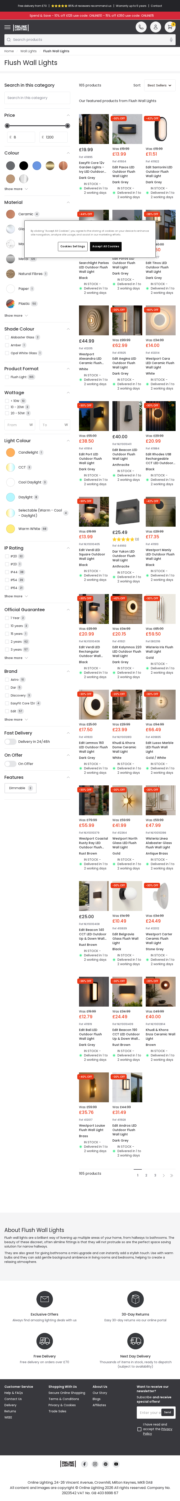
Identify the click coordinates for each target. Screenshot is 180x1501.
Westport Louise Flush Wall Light (92, 1127)
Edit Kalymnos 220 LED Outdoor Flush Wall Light (127, 651)
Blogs (97, 1399)
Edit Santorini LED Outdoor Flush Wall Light (159, 171)
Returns (10, 1411)
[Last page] (172, 1175)
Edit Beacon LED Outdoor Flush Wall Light (124, 454)
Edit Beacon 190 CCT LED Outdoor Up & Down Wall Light (126, 1036)
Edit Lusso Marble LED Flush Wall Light (159, 747)
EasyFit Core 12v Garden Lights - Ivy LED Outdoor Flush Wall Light (91, 169)
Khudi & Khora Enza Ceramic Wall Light (160, 1034)
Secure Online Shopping (67, 1393)
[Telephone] (141, 27)
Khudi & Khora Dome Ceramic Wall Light (124, 747)
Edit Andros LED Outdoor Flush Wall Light (124, 1130)
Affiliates (99, 1405)
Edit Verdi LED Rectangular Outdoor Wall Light (90, 654)
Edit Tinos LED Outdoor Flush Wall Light (157, 267)
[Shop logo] (21, 28)
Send (167, 1412)
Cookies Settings (72, 246)
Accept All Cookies (105, 246)
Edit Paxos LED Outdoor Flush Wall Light (123, 171)
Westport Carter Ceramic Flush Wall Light (159, 938)
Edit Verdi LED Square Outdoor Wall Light (92, 554)
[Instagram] (95, 1464)
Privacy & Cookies (62, 1405)
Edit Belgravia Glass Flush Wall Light (125, 938)
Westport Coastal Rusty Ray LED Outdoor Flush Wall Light (93, 845)
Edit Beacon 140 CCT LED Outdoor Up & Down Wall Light (92, 936)
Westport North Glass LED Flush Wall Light (124, 842)
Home (9, 51)
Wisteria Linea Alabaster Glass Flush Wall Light (159, 842)
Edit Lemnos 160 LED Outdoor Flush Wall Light (93, 747)
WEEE (8, 1417)
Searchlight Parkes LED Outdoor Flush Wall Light (94, 267)
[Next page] (164, 1175)
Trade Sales (57, 1411)
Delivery (10, 1405)
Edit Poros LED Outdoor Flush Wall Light (123, 262)
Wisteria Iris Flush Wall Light (159, 649)
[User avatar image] (155, 27)
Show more (13, 189)
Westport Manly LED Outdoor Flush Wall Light (160, 554)
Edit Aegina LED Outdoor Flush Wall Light (124, 363)
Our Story (100, 1393)
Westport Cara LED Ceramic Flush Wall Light (160, 363)
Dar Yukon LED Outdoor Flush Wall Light (123, 555)
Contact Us (13, 1399)
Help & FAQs (13, 1393)
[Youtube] (116, 1464)
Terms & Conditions (64, 1399)
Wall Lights (28, 51)
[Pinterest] (105, 1464)
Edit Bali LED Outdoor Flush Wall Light (90, 1034)
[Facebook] (84, 1464)
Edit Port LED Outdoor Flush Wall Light (90, 458)
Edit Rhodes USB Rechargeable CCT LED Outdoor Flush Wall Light (159, 461)
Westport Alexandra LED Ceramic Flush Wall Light (90, 361)
